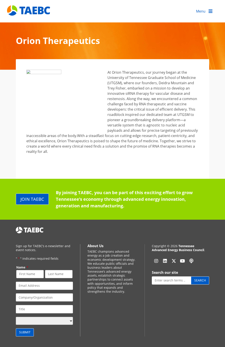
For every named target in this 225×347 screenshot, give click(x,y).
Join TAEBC (32, 199)
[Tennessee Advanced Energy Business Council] (29, 12)
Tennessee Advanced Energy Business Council (178, 248)
